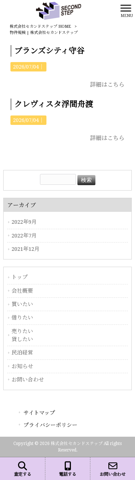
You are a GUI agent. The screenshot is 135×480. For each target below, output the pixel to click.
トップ (20, 277)
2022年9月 (24, 222)
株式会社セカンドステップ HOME (40, 26)
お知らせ (22, 366)
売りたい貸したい (22, 335)
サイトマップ (39, 413)
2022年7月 (24, 235)
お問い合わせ (28, 379)
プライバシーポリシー (50, 425)
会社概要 (22, 291)
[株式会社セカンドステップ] (58, 10)
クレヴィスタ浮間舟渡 (53, 104)
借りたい (22, 317)
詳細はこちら (107, 84)
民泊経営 (22, 352)
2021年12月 (26, 249)
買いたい (22, 304)
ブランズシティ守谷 (49, 50)
